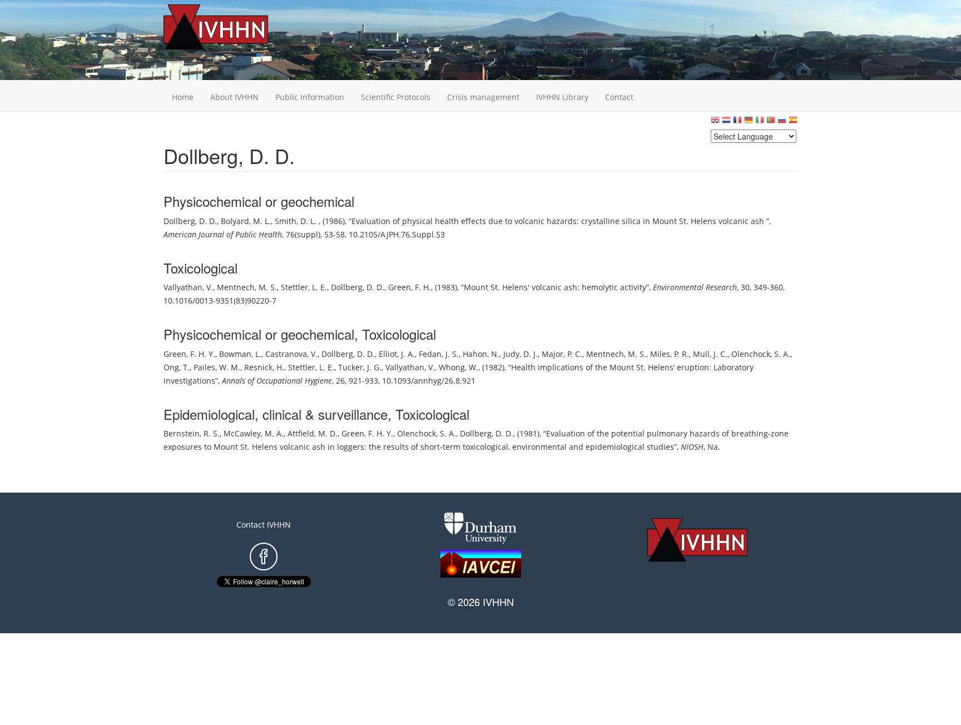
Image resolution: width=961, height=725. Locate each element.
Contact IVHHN (263, 524)
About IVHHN (234, 97)
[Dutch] (726, 123)
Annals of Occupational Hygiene (277, 380)
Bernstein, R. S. (192, 433)
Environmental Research (695, 287)
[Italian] (759, 123)
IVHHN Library (562, 97)
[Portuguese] (770, 123)
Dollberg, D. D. (190, 221)
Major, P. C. (562, 354)
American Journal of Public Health (223, 234)
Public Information (309, 97)
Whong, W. (458, 367)
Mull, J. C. (710, 354)
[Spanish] (793, 123)
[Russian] (781, 123)
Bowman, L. (240, 354)
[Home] (233, 26)
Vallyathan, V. (188, 287)
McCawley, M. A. (254, 433)
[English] (715, 123)
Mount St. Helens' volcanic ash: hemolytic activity (555, 287)
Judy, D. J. (520, 354)
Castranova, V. (291, 354)
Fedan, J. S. (439, 354)
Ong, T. (177, 367)
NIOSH (692, 446)
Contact (619, 97)
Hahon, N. (481, 354)
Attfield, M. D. (313, 433)
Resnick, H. (264, 367)
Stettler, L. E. (304, 287)
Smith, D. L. (297, 221)
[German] (748, 123)
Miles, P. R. (669, 354)
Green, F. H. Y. (189, 354)
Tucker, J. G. (360, 367)
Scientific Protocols (395, 97)
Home (183, 97)
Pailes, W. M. (217, 367)
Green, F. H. (409, 287)
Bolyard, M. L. (246, 221)
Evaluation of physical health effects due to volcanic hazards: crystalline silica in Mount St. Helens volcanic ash (558, 221)
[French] (737, 123)
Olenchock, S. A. (760, 354)
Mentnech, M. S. (247, 287)
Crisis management (483, 97)
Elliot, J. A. (397, 354)
